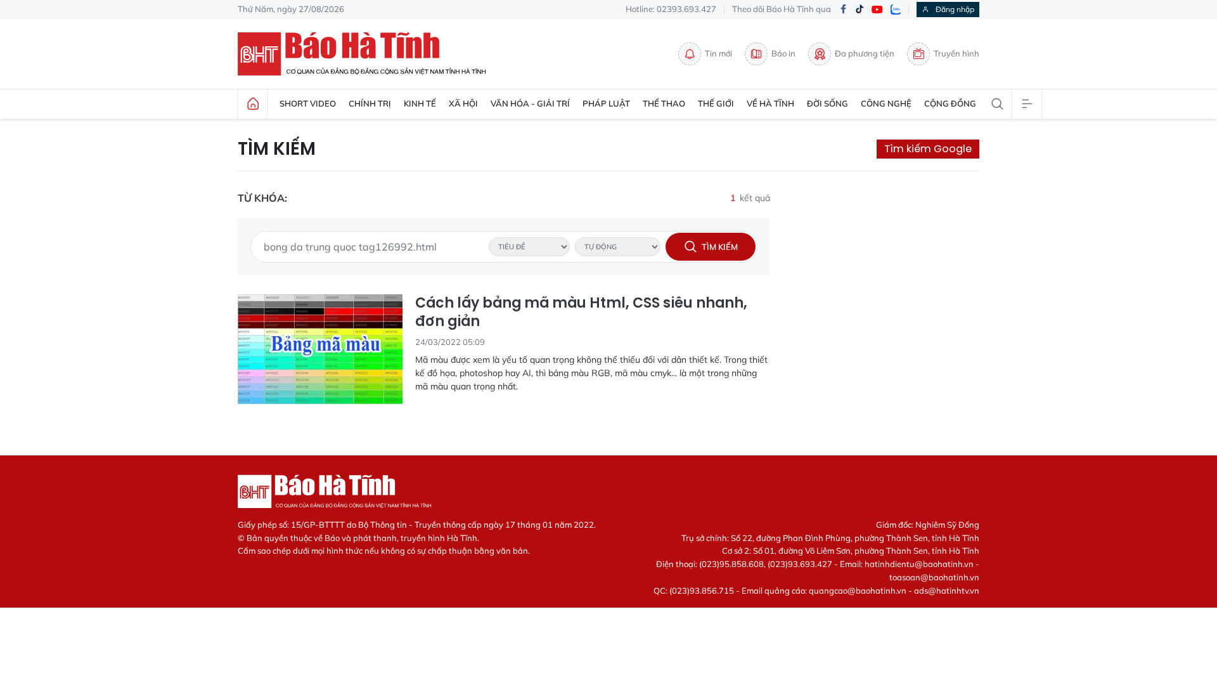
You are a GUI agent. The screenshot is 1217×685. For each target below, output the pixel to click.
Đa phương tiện (864, 53)
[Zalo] (896, 9)
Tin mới (718, 53)
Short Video (308, 103)
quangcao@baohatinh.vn (857, 590)
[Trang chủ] (252, 104)
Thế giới (716, 103)
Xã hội (463, 103)
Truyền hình (956, 53)
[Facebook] (843, 9)
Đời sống (827, 103)
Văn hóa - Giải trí (530, 103)
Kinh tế (420, 103)
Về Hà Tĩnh (770, 103)
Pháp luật (606, 103)
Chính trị (370, 103)
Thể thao (664, 103)
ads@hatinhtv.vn (946, 590)
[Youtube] (877, 9)
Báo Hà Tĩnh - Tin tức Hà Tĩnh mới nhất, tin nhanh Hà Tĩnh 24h (368, 54)
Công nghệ (886, 103)
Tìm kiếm (277, 149)
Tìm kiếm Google (928, 148)
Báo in (783, 53)
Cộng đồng (950, 103)
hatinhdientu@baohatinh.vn (919, 564)
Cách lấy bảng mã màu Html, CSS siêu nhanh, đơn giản (581, 312)
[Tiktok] (859, 9)
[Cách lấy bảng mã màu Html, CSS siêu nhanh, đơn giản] (320, 349)
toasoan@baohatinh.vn (934, 577)
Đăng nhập (955, 9)
